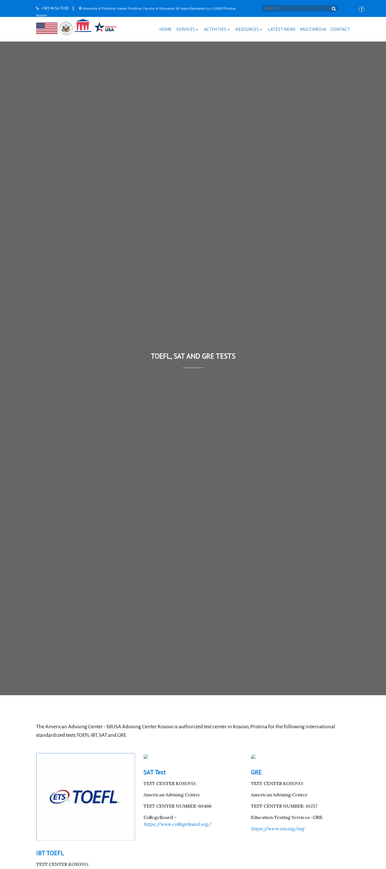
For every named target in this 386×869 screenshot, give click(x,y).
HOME (165, 29)
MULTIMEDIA (313, 29)
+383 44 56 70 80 (54, 8)
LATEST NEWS (282, 29)
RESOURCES (247, 29)
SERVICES (185, 29)
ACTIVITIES (215, 29)
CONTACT (340, 29)
